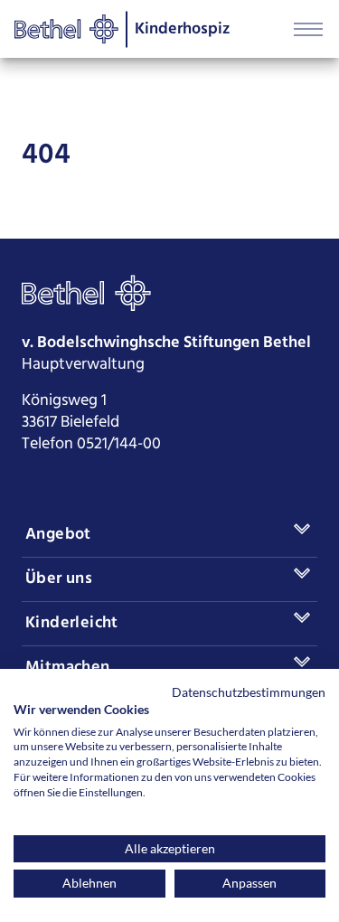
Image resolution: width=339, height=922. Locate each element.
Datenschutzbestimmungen (248, 692)
